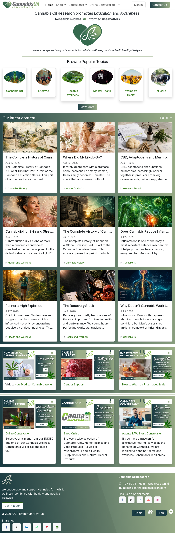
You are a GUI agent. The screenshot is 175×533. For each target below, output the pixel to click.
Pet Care (160, 91)
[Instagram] (157, 499)
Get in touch (13, 505)
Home (138, 513)
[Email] (57, 527)
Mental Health (102, 91)
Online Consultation (17, 433)
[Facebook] (6, 527)
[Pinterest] (47, 527)
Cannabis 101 (14, 91)
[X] (16, 527)
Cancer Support (74, 384)
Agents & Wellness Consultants (141, 433)
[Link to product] (14, 77)
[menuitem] (49, 4)
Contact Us (159, 4)
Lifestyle (43, 91)
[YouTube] (148, 499)
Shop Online (71, 433)
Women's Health (75, 188)
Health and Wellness (19, 262)
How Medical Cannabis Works (33, 384)
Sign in (138, 4)
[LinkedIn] (27, 527)
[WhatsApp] (37, 527)
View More (87, 107)
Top (161, 513)
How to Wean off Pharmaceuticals (143, 384)
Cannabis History (17, 188)
